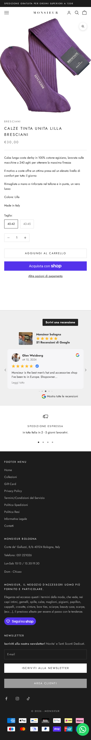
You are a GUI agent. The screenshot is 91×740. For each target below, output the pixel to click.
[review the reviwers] (77, 355)
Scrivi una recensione (60, 322)
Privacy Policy (13, 491)
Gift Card (10, 484)
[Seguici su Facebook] (6, 698)
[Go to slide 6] (45, 391)
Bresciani (12, 121)
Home (8, 470)
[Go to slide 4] (39, 391)
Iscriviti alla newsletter (45, 668)
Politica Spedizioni (16, 505)
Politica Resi (12, 512)
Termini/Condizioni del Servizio (24, 498)
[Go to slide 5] (42, 391)
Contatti (9, 526)
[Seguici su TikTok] (28, 698)
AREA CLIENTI (45, 683)
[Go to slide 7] (49, 391)
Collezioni (10, 477)
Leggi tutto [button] (18, 382)
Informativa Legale (15, 519)
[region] (45, 424)
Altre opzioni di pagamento (45, 276)
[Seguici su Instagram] (17, 698)
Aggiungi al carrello (45, 253)
